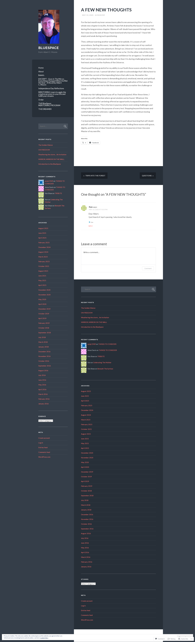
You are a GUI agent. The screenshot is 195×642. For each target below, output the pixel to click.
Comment (148, 268)
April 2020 (42, 304)
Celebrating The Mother (102, 362)
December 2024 (44, 247)
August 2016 (43, 370)
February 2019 (44, 323)
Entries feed (43, 447)
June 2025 (42, 233)
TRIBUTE (58, 193)
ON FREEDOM (44, 150)
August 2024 (43, 252)
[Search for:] (53, 126)
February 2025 (44, 242)
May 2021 (42, 280)
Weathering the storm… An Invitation (52, 154)
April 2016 (42, 389)
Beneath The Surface (105, 369)
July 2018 (42, 337)
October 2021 (43, 266)
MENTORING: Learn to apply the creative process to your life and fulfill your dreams (52, 94)
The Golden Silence (45, 145)
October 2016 (43, 361)
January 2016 (43, 404)
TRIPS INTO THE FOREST (94, 176)
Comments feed (44, 452)
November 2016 (44, 356)
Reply (91, 226)
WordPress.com (44, 457)
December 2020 (44, 290)
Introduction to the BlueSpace (49, 164)
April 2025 (42, 238)
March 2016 (43, 394)
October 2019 (43, 314)
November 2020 (44, 295)
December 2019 (44, 309)
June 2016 (42, 380)
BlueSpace (48, 48)
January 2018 (43, 347)
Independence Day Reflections (51, 88)
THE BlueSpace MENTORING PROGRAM (49, 104)
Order (41, 100)
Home (41, 68)
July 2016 (42, 375)
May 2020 (42, 299)
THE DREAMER (44, 109)
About (41, 71)
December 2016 (44, 352)
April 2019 (42, 318)
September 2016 (44, 366)
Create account (44, 438)
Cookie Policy (44, 638)
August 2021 (43, 271)
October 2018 (43, 328)
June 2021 (42, 276)
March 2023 (43, 257)
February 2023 (44, 261)
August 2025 (43, 228)
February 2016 (44, 399)
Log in (40, 443)
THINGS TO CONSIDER (107, 344)
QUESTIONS (148, 176)
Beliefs (41, 75)
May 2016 (42, 385)
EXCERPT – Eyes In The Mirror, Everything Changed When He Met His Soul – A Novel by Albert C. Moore (53, 82)
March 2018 (43, 342)
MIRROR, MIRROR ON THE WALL (51, 159)
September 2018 (44, 333)
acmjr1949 (100, 15)
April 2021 (42, 285)
